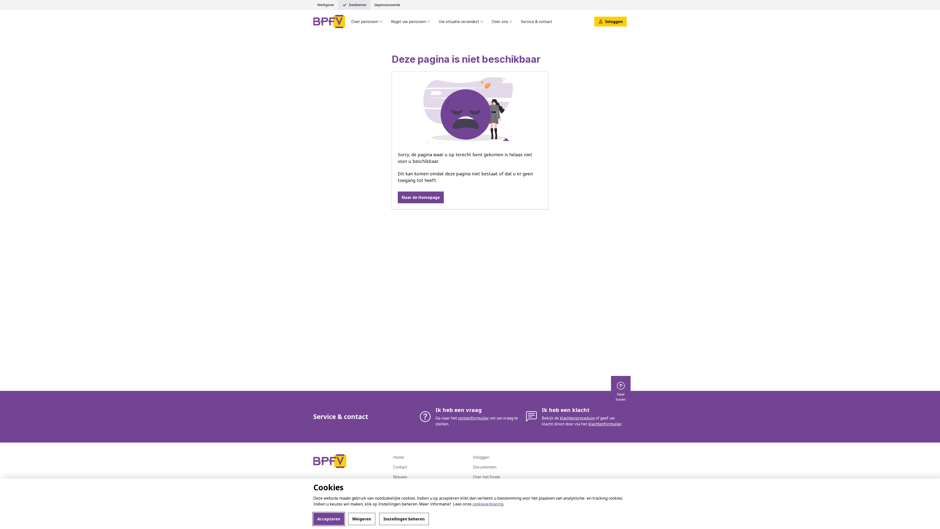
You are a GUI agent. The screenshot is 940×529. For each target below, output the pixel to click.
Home (398, 457)
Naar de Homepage (421, 197)
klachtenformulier (604, 424)
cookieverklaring (487, 504)
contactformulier (473, 418)
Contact (400, 467)
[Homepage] (329, 21)
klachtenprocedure (577, 418)
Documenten (484, 467)
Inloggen (481, 457)
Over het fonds (486, 477)
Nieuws (400, 477)
